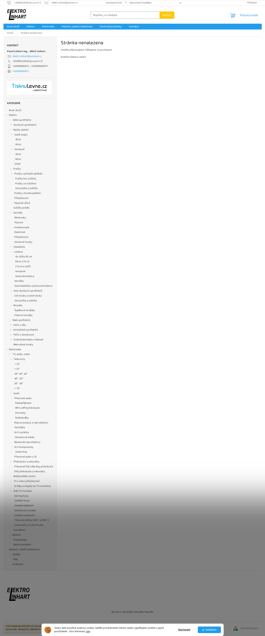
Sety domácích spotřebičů (27, 291)
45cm (18, 139)
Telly (15, 559)
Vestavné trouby (23, 242)
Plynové (18, 222)
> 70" (17, 388)
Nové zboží (15, 110)
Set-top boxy (21, 496)
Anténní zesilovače (24, 515)
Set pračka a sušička (26, 188)
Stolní (17, 164)
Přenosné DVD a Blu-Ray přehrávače (33, 466)
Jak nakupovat (114, 3)
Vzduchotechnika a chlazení (28, 339)
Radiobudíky (22, 418)
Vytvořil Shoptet (249, 628)
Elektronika (15, 349)
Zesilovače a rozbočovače (28, 525)
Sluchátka (19, 427)
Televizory (19, 359)
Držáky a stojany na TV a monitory (32, 486)
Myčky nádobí (20, 130)
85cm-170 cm (22, 261)
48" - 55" (18, 378)
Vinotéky (19, 281)
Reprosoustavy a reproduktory (31, 423)
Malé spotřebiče (21, 320)
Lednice (18, 252)
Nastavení (184, 630)
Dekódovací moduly (25, 510)
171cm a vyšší (22, 266)
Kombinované (21, 227)
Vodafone (18, 564)
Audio (16, 393)
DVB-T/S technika (22, 491)
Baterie (17, 535)
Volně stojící (21, 135)
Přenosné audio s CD (25, 457)
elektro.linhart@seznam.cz (27, 56)
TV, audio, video (21, 354)
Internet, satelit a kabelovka (24, 549)
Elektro (13, 115)
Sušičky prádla (21, 208)
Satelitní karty (22, 500)
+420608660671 (21, 71)
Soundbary (19, 530)
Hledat (166, 15)
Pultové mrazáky (23, 315)
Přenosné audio (23, 398)
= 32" (17, 369)
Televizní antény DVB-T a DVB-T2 (31, 520)
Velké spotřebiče (22, 120)
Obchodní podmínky (140, 3)
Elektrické (19, 232)
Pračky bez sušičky (25, 178)
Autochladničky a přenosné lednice (33, 286)
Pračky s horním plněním (27, 193)
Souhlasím (211, 629)
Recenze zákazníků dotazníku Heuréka (133, 612)
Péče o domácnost (23, 335)
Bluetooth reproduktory (27, 442)
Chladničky (19, 247)
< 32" (17, 364)
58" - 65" (18, 383)
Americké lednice (24, 276)
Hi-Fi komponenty (23, 447)
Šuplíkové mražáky (24, 310)
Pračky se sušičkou (25, 183)
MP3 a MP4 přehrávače (27, 408)
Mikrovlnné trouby (23, 344)
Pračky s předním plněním (28, 174)
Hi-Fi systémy (21, 432)
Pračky (17, 169)
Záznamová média (24, 437)
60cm (18, 144)
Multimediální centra (24, 476)
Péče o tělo (19, 325)
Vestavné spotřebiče (24, 125)
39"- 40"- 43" (20, 374)
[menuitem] (13, 27)
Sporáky (18, 213)
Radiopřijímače (23, 403)
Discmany (20, 413)
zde (88, 631)
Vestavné (19, 149)
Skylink (16, 554)
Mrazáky (18, 305)
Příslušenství (21, 198)
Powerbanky (20, 540)
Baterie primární (22, 544)
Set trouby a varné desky (28, 296)
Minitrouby (20, 217)
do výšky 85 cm (23, 256)
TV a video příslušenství (26, 481)
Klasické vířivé (22, 203)
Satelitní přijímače (24, 505)
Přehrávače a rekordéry (26, 462)
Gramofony (21, 452)
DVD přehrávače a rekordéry (29, 471)
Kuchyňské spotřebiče (25, 330)
